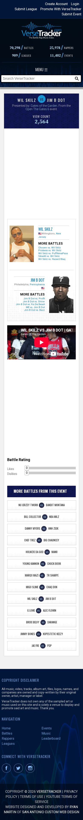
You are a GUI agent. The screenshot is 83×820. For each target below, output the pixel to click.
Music (46, 733)
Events (47, 728)
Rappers (8, 738)
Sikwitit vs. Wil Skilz (49, 256)
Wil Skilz (45, 229)
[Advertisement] (41, 173)
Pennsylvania (37, 284)
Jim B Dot (37, 280)
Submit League (26, 9)
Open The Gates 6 (37, 109)
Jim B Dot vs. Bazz (34, 310)
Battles (7, 733)
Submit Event (71, 14)
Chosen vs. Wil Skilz (49, 247)
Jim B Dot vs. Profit (34, 298)
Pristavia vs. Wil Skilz (49, 250)
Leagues (8, 744)
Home (6, 728)
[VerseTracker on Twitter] (19, 772)
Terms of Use (31, 797)
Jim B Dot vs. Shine (34, 301)
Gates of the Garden (44, 105)
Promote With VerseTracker (60, 9)
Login (75, 4)
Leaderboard (51, 738)
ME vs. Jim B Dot (35, 307)
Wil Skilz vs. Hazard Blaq (51, 259)
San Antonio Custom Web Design (50, 812)
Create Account (56, 4)
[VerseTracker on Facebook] (7, 772)
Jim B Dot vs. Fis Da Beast (30, 304)
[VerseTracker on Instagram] (31, 772)
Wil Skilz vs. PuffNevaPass (53, 253)
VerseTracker (49, 792)
